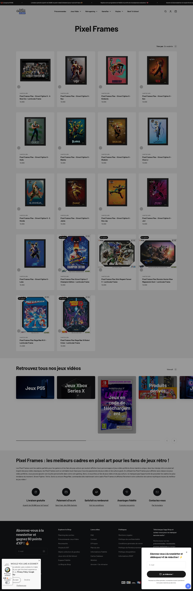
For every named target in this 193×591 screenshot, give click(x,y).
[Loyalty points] (188, 586)
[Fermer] (187, 552)
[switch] (7, 582)
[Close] (39, 560)
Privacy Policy (22, 572)
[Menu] (11, 567)
